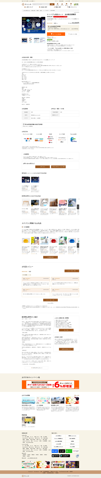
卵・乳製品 (45, 436)
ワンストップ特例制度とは (58, 438)
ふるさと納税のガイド (57, 4)
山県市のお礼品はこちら (66, 349)
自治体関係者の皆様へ (50, 472)
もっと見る (77, 395)
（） (57, 23)
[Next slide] (78, 207)
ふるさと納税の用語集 (58, 441)
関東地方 (33, 454)
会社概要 (44, 472)
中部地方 (37, 454)
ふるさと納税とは (58, 435)
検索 (52, 4)
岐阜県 (26, 318)
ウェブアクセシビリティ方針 (63, 471)
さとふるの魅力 (72, 446)
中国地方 (45, 454)
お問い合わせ (42, 166)
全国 (22, 318)
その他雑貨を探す (50, 257)
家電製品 (27, 439)
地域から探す (24, 453)
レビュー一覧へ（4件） (72, 270)
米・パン (31, 436)
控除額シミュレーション (72, 435)
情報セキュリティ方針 (54, 471)
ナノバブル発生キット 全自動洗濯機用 (61, 14)
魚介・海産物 (27, 436)
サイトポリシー (36, 471)
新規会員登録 (61, 1)
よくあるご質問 (67, 1)
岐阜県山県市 (50, 16)
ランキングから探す (25, 444)
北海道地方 (24, 454)
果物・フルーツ (36, 436)
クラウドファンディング (75, 1)
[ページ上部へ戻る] (97, 470)
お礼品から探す (24, 435)
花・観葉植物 (45, 440)
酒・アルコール (25, 438)
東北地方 (29, 454)
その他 (49, 440)
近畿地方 (41, 454)
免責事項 (71, 471)
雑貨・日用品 (45, 439)
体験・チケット (39, 439)
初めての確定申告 (72, 438)
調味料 (24, 439)
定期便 (24, 442)
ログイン (56, 1)
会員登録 (72, 441)
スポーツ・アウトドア (26, 440)
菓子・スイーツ (37, 438)
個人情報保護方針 (46, 471)
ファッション (36, 440)
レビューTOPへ (50, 303)
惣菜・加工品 (45, 438)
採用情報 (57, 472)
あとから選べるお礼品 (29, 442)
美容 (31, 440)
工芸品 (40, 440)
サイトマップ (30, 471)
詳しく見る (66, 330)
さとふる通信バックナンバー (58, 446)
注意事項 (49, 37)
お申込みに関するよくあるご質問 (58, 166)
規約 (41, 471)
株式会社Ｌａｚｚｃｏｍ (35, 115)
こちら (33, 148)
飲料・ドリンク (31, 438)
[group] (33, 25)
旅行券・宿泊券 (32, 439)
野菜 (41, 436)
